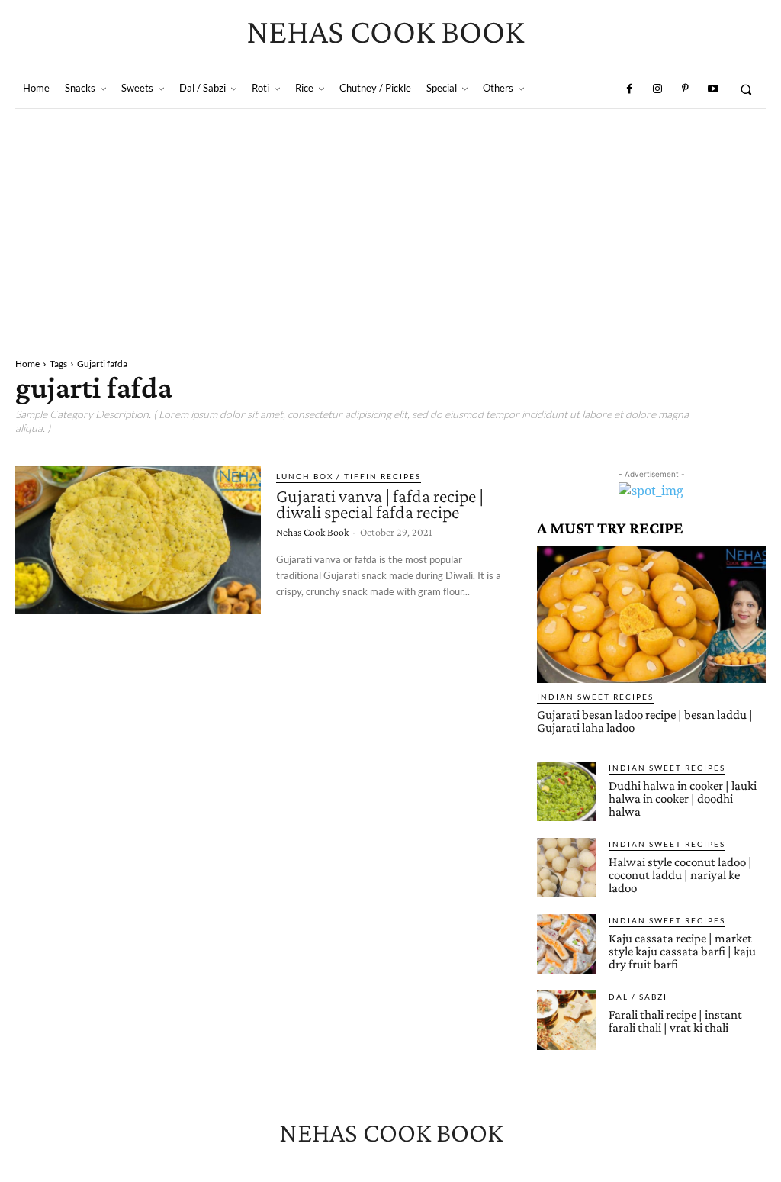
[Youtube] (712, 89)
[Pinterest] (685, 89)
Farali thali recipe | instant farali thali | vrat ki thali (675, 1021)
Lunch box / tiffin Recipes (348, 476)
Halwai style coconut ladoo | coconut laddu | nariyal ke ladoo (680, 875)
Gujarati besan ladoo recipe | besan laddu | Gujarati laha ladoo (645, 721)
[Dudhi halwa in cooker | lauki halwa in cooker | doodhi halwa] (566, 791)
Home (27, 363)
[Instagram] (657, 89)
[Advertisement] (390, 223)
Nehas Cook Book (312, 532)
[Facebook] (629, 89)
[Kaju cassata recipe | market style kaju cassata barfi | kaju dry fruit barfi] (566, 944)
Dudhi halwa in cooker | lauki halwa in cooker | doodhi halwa (683, 798)
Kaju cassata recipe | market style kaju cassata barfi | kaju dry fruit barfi (682, 951)
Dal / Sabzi (638, 996)
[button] (746, 88)
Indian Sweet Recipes (595, 696)
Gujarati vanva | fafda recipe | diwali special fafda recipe (380, 504)
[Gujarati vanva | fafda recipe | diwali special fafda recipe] (138, 540)
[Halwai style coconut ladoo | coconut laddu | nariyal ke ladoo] (566, 867)
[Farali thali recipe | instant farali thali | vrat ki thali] (566, 1020)
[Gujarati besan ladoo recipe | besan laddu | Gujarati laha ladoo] (651, 614)
